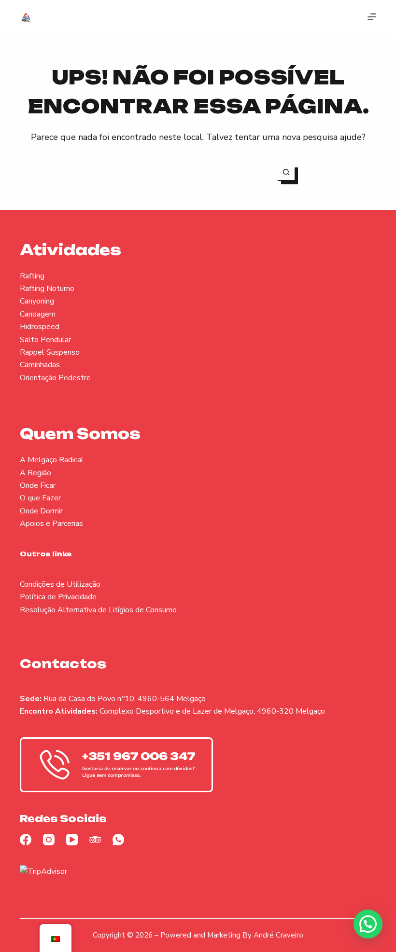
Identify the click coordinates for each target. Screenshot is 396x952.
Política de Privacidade (58, 597)
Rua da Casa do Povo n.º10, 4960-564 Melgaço (124, 698)
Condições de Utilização (60, 584)
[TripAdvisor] (95, 839)
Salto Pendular (45, 339)
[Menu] (372, 17)
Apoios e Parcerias (51, 523)
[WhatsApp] (118, 839)
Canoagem (38, 314)
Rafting (32, 276)
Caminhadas (40, 364)
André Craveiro (278, 935)
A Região (35, 473)
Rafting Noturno (47, 288)
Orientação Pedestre (55, 378)
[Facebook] (25, 839)
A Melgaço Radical (52, 460)
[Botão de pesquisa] (286, 172)
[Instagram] (49, 839)
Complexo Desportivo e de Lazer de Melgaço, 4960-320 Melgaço (212, 711)
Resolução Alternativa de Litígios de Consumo (98, 610)
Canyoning (37, 301)
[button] (368, 924)
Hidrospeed (39, 326)
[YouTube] (72, 839)
